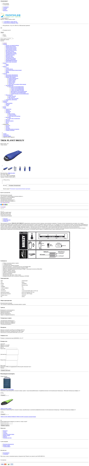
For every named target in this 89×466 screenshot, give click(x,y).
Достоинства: (4, 354)
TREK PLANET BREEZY (6, 416)
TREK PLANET (20, 416)
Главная (5, 43)
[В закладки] (2, 208)
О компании (6, 6)
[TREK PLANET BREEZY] (13, 165)
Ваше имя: (3, 348)
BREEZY (14, 416)
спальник (26, 416)
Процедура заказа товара (8, 434)
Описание (5, 218)
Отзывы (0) (5, 221)
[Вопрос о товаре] (1, 208)
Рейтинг (2, 367)
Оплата (4, 9)
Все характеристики (5, 202)
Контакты (5, 10)
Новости (5, 436)
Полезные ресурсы (7, 437)
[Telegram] (4, 204)
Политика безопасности (8, 444)
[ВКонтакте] (1, 204)
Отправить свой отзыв (5, 370)
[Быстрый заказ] (6, 395)
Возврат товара (6, 435)
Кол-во (4, 185)
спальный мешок (32, 416)
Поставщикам (6, 452)
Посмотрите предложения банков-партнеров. (20, 188)
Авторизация (6, 4)
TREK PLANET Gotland (6, 408)
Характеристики (6, 219)
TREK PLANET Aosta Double (7, 389)
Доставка (5, 8)
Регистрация (6, 3)
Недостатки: (3, 359)
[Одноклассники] (2, 204)
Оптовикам (5, 454)
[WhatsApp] (6, 204)
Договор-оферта (6, 446)
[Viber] (5, 204)
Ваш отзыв (3, 365)
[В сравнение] (3, 208)
